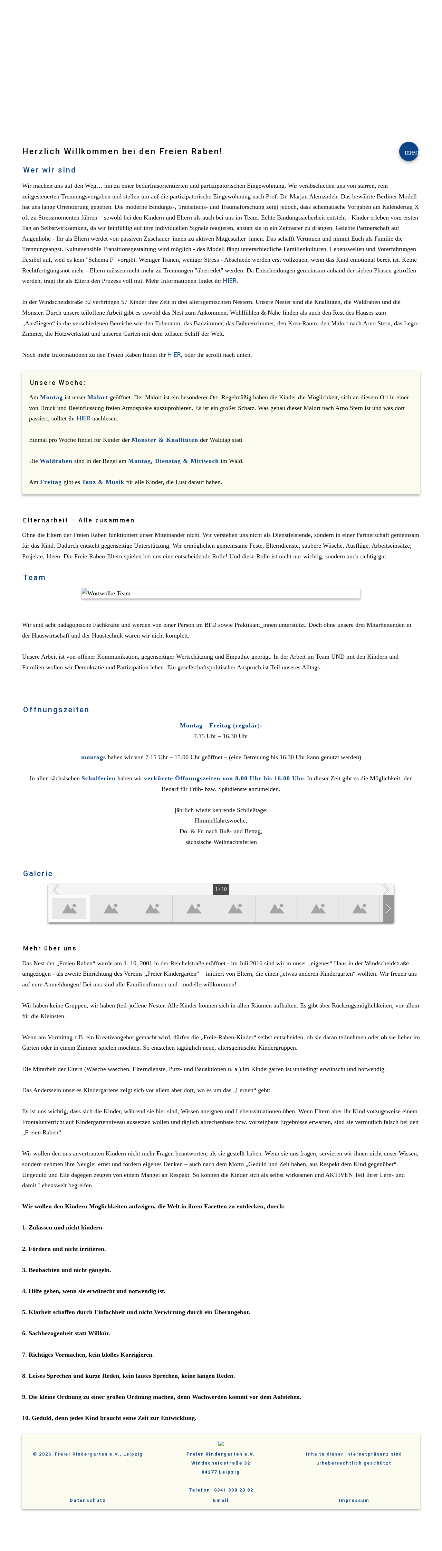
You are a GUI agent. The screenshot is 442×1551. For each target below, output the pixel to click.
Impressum (354, 1500)
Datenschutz (88, 1500)
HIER (230, 280)
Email (221, 1500)
